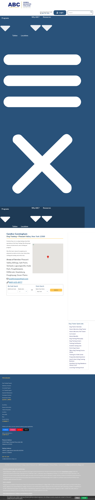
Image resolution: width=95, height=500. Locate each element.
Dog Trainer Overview (75, 327)
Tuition (14, 36)
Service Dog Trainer (6, 397)
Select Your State (40, 289)
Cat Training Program (7, 390)
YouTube (20, 429)
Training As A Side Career (76, 354)
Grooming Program (6, 388)
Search (56, 290)
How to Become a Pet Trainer (77, 331)
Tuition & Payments (6, 409)
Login (61, 13)
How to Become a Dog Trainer (77, 329)
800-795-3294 (5, 456)
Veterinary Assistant (6, 385)
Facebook (5, 429)
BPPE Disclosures (43, 465)
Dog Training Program (7, 383)
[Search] (91, 12)
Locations (24, 36)
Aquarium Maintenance (7, 392)
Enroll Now (4, 404)
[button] (42, 122)
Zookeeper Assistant (6, 395)
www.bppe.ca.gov (67, 471)
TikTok (26, 429)
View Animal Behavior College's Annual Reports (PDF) (17, 493)
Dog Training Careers (75, 341)
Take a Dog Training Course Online (77, 351)
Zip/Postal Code (12, 289)
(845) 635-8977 (15, 282)
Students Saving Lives (75, 346)
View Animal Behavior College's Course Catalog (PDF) (17, 495)
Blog (3, 416)
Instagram (12, 429)
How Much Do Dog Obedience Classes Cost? (77, 364)
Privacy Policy (53, 465)
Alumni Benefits (73, 336)
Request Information (6, 407)
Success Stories (5, 419)
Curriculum (72, 334)
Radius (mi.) (21, 289)
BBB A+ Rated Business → (7, 433)
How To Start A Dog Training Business (77, 360)
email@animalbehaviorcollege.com (9, 458)
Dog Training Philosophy (76, 338)
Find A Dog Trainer (74, 348)
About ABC (4, 414)
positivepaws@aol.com (18, 279)
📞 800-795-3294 (44, 13)
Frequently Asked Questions (77, 357)
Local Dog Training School (76, 367)
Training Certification (75, 343)
